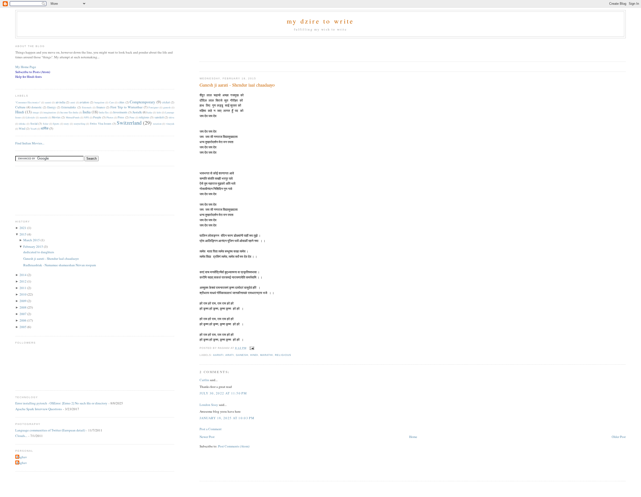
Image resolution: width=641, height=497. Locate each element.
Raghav (22, 457)
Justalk (137, 112)
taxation (157, 123)
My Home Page (25, 67)
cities (121, 102)
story (66, 123)
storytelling (79, 123)
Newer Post (207, 436)
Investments (120, 112)
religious (283, 355)
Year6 (33, 128)
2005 (23, 327)
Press (121, 117)
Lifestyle (30, 117)
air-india (60, 102)
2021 (23, 227)
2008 (23, 307)
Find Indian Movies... (29, 143)
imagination (49, 112)
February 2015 (33, 246)
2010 (23, 294)
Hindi (254, 355)
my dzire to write (320, 21)
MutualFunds (73, 117)
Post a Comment (211, 429)
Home (413, 436)
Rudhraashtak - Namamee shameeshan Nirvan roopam (59, 265)
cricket (166, 102)
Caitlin (204, 380)
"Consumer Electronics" (28, 102)
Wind (22, 128)
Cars (111, 102)
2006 (23, 320)
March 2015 (32, 240)
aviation (84, 102)
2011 (23, 288)
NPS (86, 117)
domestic (36, 107)
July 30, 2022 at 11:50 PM (223, 393)
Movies (56, 117)
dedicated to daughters (38, 252)
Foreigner (153, 107)
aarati (218, 355)
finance (100, 107)
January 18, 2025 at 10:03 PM (227, 418)
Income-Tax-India (69, 112)
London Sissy (209, 404)
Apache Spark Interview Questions (38, 409)
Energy (51, 107)
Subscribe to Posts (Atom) (32, 72)
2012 (23, 281)
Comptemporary (142, 101)
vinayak (170, 123)
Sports (56, 123)
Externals (87, 107)
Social (34, 123)
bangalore (99, 102)
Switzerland (129, 122)
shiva (171, 117)
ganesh (242, 355)
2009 (23, 301)
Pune (132, 117)
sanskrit (159, 117)
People (97, 117)
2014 (23, 275)
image (36, 112)
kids (159, 112)
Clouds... (21, 435)
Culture (20, 107)
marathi (266, 355)
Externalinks (68, 107)
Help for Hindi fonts (28, 76)
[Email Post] (251, 348)
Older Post (619, 436)
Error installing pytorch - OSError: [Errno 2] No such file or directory (61, 403)
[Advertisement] (258, 48)
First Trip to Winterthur (126, 107)
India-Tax (104, 112)
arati (229, 355)
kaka (149, 112)
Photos (109, 117)
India (87, 111)
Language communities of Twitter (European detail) (50, 430)
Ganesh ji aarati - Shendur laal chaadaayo (237, 85)
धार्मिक (45, 128)
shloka (22, 123)
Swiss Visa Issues (100, 123)
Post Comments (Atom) (233, 446)
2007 (23, 314)
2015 (23, 234)
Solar (45, 123)
